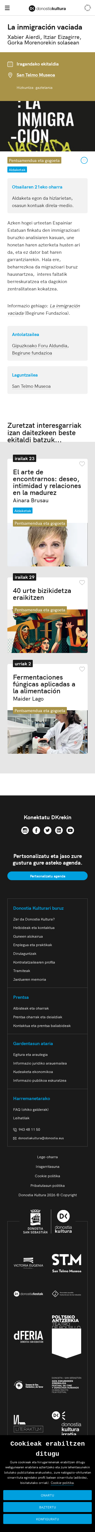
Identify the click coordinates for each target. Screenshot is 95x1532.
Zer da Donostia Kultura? (34, 918)
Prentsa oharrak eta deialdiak (37, 1016)
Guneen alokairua (28, 936)
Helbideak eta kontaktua (34, 927)
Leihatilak (21, 1117)
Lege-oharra (47, 1156)
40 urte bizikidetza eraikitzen (42, 593)
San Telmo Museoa (36, 74)
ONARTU (47, 1495)
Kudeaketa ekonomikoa (33, 1071)
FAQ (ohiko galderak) (31, 1109)
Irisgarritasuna (47, 1166)
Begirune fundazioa (32, 352)
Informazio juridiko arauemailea (40, 1062)
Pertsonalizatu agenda (47, 875)
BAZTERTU (47, 1507)
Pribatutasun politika (47, 1185)
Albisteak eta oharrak (31, 1007)
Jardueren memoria (29, 979)
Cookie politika (47, 1175)
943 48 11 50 (28, 1129)
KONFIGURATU (47, 1519)
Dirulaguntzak (24, 953)
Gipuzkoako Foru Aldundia (39, 345)
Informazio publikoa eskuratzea (39, 1080)
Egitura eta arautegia (30, 1054)
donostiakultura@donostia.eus (41, 1138)
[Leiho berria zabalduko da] (25, 829)
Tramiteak (21, 970)
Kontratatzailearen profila (34, 961)
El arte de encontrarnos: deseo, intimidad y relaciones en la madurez (47, 485)
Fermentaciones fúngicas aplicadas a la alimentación (44, 687)
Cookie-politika (62, 1482)
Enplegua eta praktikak (32, 944)
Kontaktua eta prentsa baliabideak (42, 1025)
